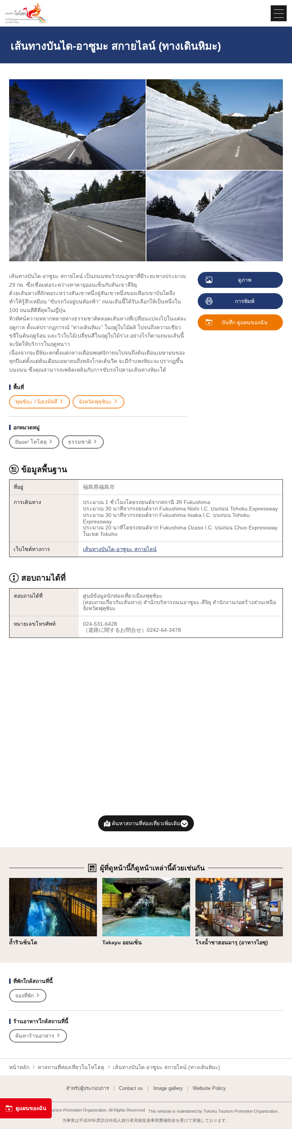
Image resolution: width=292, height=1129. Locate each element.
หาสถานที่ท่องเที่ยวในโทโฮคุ (71, 1067)
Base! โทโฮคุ (31, 442)
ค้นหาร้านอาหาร (34, 1036)
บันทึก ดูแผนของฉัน (245, 322)
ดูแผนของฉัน (31, 1108)
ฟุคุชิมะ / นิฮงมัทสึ (36, 402)
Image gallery (168, 1088)
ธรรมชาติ (79, 442)
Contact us (131, 1088)
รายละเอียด (22, 881)
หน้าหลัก (19, 1067)
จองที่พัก (24, 995)
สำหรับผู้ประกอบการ (87, 1088)
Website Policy (209, 1088)
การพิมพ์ (244, 301)
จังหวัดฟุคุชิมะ (95, 402)
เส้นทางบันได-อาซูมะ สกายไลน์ (120, 549)
